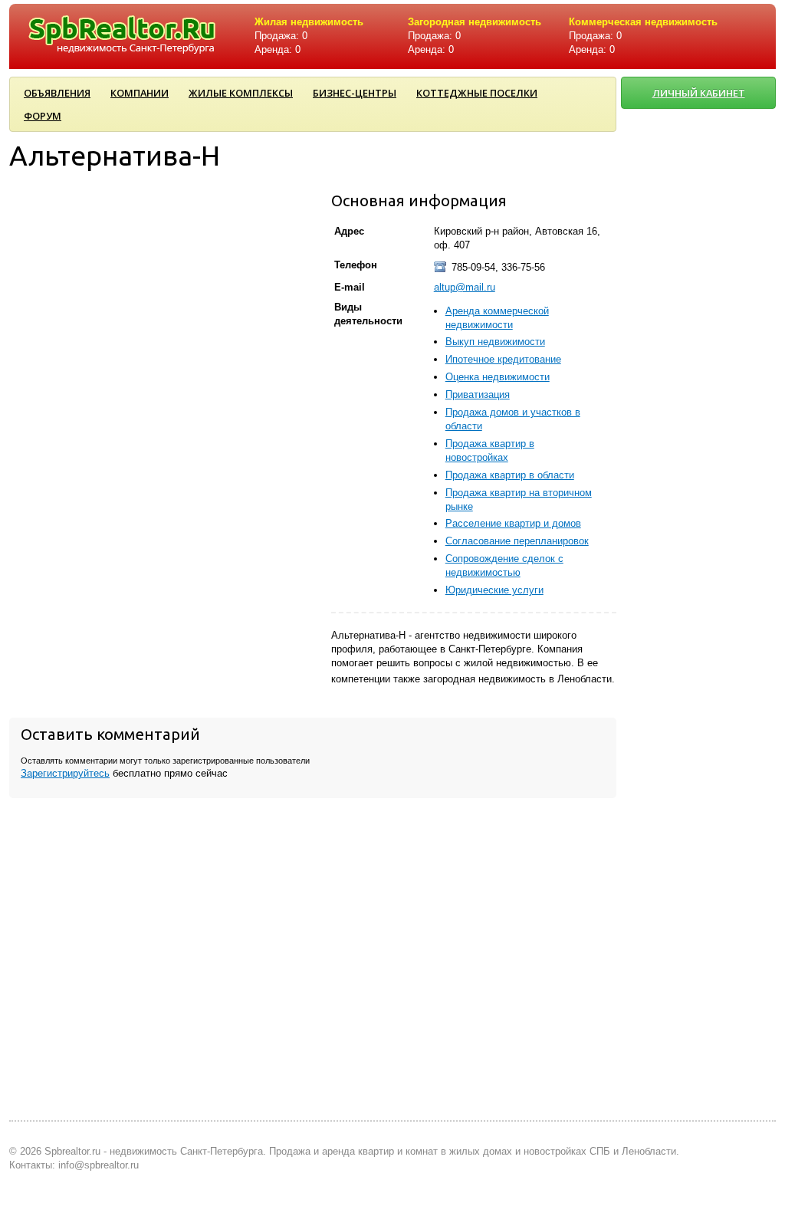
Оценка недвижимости (497, 377)
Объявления (57, 93)
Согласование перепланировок (517, 541)
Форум (42, 116)
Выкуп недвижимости (495, 341)
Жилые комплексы (241, 93)
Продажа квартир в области (509, 475)
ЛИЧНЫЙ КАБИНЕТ (698, 93)
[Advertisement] (699, 626)
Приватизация (477, 394)
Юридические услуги (494, 590)
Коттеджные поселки (476, 93)
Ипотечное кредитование (503, 359)
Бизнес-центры (354, 93)
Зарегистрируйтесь (65, 773)
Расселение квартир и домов (513, 523)
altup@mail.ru (464, 287)
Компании (139, 93)
